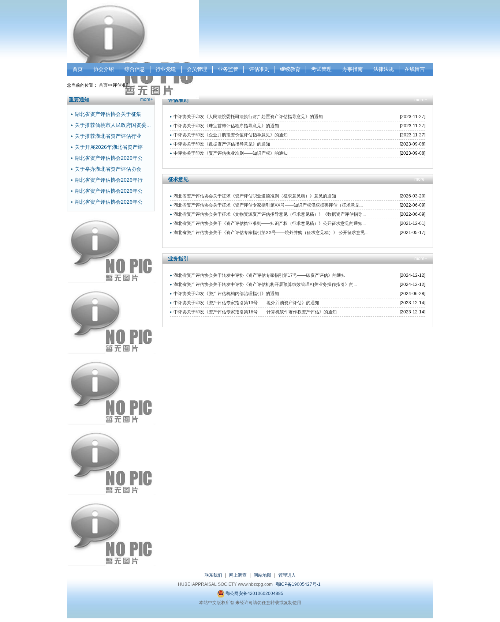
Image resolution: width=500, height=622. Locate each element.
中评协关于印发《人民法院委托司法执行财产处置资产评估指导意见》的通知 (248, 116)
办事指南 (352, 69)
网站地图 (262, 575)
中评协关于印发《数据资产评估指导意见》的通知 (221, 144)
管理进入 (287, 575)
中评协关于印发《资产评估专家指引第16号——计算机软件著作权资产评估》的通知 (255, 311)
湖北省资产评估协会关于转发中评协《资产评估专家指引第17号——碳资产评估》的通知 (259, 275)
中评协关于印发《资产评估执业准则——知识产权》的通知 (230, 153)
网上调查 (238, 575)
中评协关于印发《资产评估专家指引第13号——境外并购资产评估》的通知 (246, 302)
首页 (77, 69)
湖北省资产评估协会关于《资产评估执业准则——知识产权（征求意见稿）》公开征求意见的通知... (269, 223)
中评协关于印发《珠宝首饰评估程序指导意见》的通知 (226, 125)
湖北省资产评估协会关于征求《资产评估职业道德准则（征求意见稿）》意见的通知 (254, 196)
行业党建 (166, 69)
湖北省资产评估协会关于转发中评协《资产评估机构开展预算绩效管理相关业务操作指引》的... (265, 284)
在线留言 (414, 69)
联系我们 (213, 575)
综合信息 (134, 69)
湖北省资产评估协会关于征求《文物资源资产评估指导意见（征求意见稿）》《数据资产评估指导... (269, 214)
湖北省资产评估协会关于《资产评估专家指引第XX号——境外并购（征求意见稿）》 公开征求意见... (270, 232)
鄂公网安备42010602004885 (253, 593)
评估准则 (259, 69)
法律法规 (383, 69)
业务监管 (228, 69)
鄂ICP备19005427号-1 (298, 584)
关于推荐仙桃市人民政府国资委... (113, 125)
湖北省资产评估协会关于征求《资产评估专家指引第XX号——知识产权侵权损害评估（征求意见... (268, 205)
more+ (146, 99)
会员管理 (197, 69)
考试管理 (321, 69)
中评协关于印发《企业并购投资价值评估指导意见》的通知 (230, 134)
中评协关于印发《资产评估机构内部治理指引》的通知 (226, 293)
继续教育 (290, 69)
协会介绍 (103, 69)
